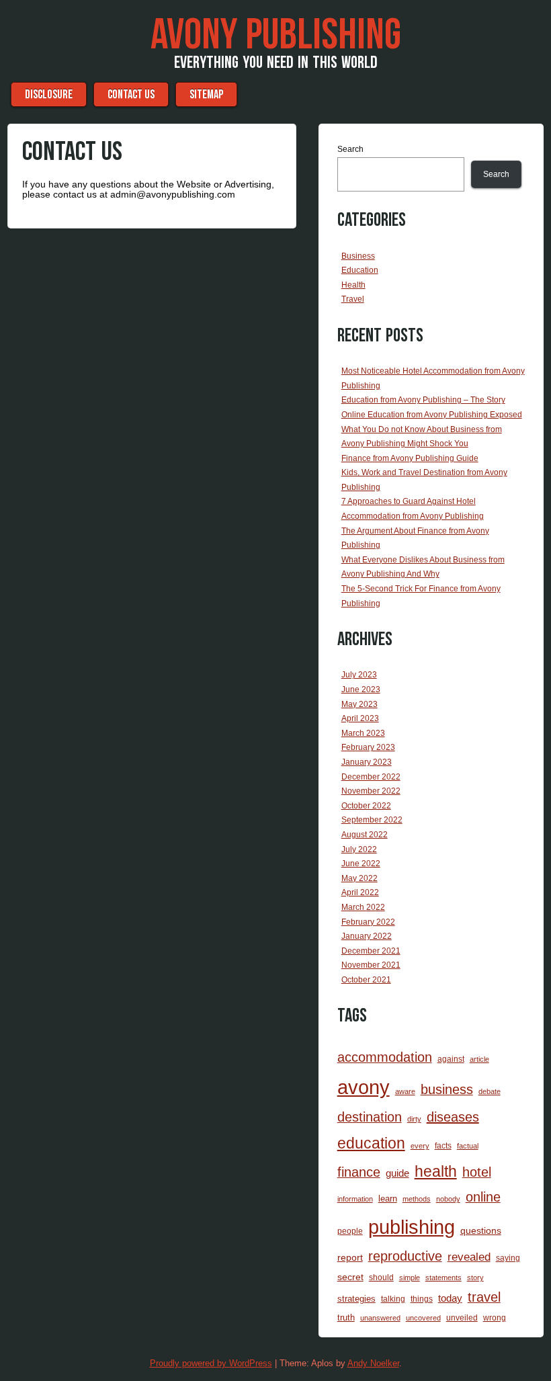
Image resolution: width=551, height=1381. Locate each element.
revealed (469, 1257)
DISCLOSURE (49, 94)
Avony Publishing (276, 35)
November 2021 (370, 965)
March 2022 (363, 907)
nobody (448, 1199)
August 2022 (364, 834)
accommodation (384, 1057)
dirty (414, 1119)
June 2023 (360, 689)
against (450, 1059)
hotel (476, 1172)
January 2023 (366, 762)
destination (369, 1117)
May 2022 (359, 878)
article (479, 1059)
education (371, 1143)
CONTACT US (131, 94)
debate (489, 1091)
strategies (356, 1299)
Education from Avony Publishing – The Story (423, 400)
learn (387, 1199)
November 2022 (370, 791)
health (436, 1171)
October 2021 (366, 980)
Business (358, 256)
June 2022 (360, 863)
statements (443, 1277)
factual (467, 1146)
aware (405, 1091)
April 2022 (360, 892)
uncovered (423, 1318)
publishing (411, 1227)
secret (350, 1276)
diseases (453, 1117)
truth (346, 1317)
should (381, 1277)
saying (508, 1258)
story (475, 1277)
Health (353, 285)
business (447, 1089)
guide (397, 1173)
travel (484, 1297)
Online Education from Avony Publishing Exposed (431, 414)
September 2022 (371, 820)
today (450, 1298)
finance (358, 1172)
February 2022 (368, 922)
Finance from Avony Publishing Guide (409, 458)
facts (443, 1145)
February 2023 (368, 747)
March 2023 (363, 733)
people (350, 1231)
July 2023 (359, 674)
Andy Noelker (373, 1363)
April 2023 (360, 718)
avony (363, 1087)
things (422, 1299)
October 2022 (366, 805)
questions (480, 1230)
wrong (494, 1318)
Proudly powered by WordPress (211, 1363)
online (483, 1196)
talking (393, 1299)
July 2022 (359, 849)
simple (409, 1277)
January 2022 (366, 936)
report (350, 1257)
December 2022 (370, 777)
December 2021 (370, 951)
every (420, 1146)
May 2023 (359, 704)
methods (416, 1199)
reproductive (405, 1256)
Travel (352, 299)
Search (350, 149)
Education (359, 270)
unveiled (462, 1318)
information (355, 1199)
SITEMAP (206, 94)
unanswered (380, 1318)
